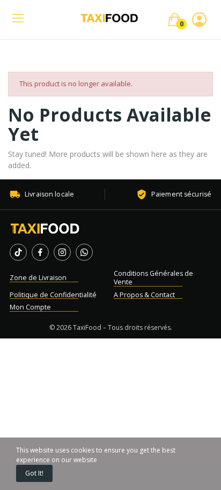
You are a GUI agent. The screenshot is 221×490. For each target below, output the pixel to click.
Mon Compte (30, 307)
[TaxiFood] (45, 228)
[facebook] (40, 252)
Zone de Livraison (38, 277)
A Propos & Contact (144, 294)
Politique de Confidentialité (53, 294)
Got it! (34, 473)
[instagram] (62, 252)
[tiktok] (18, 252)
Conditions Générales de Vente (153, 278)
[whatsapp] (84, 252)
